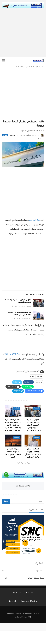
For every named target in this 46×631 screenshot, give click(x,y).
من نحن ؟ (17, 593)
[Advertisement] (23, 33)
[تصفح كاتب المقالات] (42, 135)
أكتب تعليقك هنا (22, 486)
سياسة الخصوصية (29, 601)
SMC (29, 617)
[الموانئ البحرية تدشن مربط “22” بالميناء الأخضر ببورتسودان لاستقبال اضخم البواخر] (38, 303)
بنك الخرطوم (34, 220)
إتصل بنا (12, 601)
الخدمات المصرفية (32, 371)
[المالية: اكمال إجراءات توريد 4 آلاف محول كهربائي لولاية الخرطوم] (33, 440)
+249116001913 (12, 354)
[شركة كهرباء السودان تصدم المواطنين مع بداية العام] (13, 440)
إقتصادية (5, 135)
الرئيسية (29, 593)
